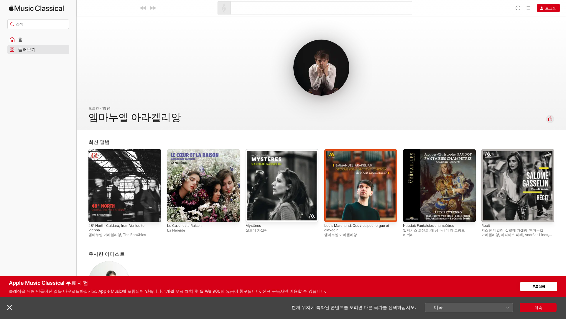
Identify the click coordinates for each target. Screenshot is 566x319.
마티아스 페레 (512, 234)
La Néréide (176, 230)
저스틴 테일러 (492, 230)
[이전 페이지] (82, 185)
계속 (538, 307)
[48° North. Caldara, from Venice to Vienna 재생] (95, 214)
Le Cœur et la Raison (186, 151)
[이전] (143, 8)
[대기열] (528, 8)
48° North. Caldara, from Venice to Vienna (120, 154)
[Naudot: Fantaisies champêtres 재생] (410, 214)
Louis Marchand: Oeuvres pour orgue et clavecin (358, 154)
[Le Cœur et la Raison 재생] (174, 214)
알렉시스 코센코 (416, 230)
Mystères (254, 151)
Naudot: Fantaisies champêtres (431, 151)
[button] (38, 39)
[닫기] (9, 307)
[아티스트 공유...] (550, 119)
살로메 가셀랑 (257, 230)
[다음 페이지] (560, 185)
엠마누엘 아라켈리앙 (104, 234)
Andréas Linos (536, 234)
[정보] (518, 8)
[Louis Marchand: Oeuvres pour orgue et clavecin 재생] (331, 214)
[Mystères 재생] (253, 214)
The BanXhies (134, 234)
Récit (486, 151)
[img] (36, 8)
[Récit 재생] (488, 214)
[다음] (152, 8)
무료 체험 (538, 286)
